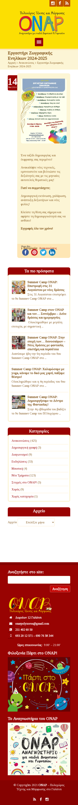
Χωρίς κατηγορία (23, 496)
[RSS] (66, 3)
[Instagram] (52, 3)
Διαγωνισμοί (20, 454)
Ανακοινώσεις (26, 62)
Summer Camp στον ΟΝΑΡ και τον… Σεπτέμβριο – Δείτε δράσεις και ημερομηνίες (46, 313)
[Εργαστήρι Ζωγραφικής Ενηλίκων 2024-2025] (44, 111)
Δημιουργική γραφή (24, 447)
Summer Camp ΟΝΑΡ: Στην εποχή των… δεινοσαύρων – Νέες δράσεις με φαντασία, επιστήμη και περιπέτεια (46, 343)
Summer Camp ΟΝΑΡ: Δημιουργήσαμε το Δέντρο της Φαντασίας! (45, 400)
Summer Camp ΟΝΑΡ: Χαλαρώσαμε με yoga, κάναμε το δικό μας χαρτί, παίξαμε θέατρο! (38, 373)
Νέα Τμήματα (20, 475)
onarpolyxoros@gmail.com (32, 623)
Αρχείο (12, 522)
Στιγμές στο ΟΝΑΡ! (24, 482)
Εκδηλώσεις (19, 461)
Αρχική (12, 62)
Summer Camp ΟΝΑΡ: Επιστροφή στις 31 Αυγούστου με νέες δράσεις (46, 286)
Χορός (16, 489)
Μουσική (17, 468)
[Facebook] (59, 3)
